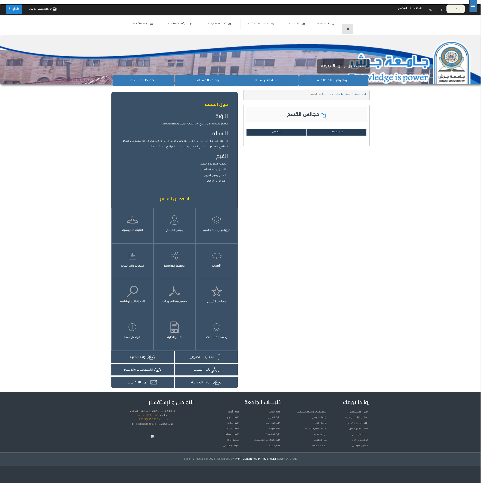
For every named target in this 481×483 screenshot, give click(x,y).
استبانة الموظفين (358, 429)
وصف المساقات (206, 81)
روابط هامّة (142, 24)
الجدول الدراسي (360, 446)
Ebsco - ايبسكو (360, 434)
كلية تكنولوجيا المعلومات (266, 440)
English (14, 9)
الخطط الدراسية (143, 81)
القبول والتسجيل (359, 412)
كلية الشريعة (273, 423)
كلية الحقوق (233, 417)
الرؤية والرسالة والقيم (334, 81)
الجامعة (325, 24)
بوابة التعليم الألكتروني (315, 429)
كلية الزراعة (233, 423)
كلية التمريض (232, 429)
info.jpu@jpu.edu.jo (144, 424)
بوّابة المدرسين (319, 417)
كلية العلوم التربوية (340, 94)
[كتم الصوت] (430, 10)
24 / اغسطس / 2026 (41, 9)
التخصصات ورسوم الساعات (312, 412)
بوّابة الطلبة (321, 423)
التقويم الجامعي (319, 446)
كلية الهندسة (273, 434)
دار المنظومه (320, 434)
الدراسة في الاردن (359, 440)
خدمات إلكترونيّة (260, 24)
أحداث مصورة (219, 24)
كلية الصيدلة (232, 434)
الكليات (296, 24)
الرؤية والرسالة (179, 24)
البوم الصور (274, 446)
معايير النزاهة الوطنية (357, 417)
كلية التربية (274, 429)
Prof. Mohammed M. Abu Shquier (256, 459)
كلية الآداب (274, 412)
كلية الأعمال (232, 412)
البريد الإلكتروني (231, 446)
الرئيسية (359, 94)
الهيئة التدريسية (268, 81)
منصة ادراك (233, 440)
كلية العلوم (274, 417)
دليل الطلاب (320, 440)
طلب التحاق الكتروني (357, 423)
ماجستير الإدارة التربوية (343, 66)
